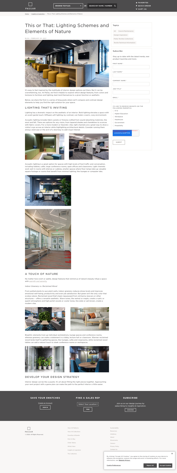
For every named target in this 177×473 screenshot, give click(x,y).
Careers (112, 443)
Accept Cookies (165, 465)
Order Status (72, 442)
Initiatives (113, 434)
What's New (71, 446)
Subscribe (130, 409)
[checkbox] (131, 118)
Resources (113, 431)
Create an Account (45, 403)
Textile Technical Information (124, 42)
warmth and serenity (38, 281)
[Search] (115, 5)
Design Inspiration (120, 35)
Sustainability (114, 428)
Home (27, 14)
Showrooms (114, 440)
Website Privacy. (124, 460)
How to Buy (71, 439)
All (115, 31)
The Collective (72, 453)
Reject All (150, 465)
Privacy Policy (114, 446)
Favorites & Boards (74, 435)
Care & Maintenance (125, 31)
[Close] (172, 453)
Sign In (45, 407)
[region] (139, 460)
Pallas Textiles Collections (123, 39)
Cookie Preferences (114, 465)
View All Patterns (73, 428)
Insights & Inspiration (38, 14)
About (112, 437)
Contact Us (113, 449)
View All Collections (74, 431)
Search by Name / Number (100, 6)
